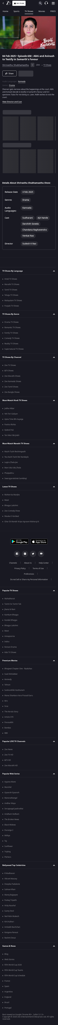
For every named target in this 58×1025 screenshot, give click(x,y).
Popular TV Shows (10, 591)
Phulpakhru (9, 474)
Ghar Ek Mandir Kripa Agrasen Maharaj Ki (21, 522)
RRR (6, 734)
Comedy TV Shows (12, 339)
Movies (42, 11)
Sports (16, 11)
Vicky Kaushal (10, 906)
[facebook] (16, 555)
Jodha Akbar (9, 409)
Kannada (21, 80)
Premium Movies (9, 661)
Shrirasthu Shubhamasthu (15, 63)
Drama (12, 84)
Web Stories (9, 960)
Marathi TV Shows (11, 285)
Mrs (6, 701)
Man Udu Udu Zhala (12, 468)
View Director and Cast (12, 100)
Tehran (7, 685)
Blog (6, 955)
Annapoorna (9, 637)
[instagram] (24, 555)
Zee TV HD (8, 755)
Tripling (7, 852)
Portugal (7, 1008)
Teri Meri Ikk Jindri (11, 436)
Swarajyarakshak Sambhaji (15, 479)
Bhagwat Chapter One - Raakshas (18, 669)
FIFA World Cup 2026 (13, 965)
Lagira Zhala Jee (11, 463)
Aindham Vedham (11, 815)
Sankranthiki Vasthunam (14, 691)
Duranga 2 (8, 831)
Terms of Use (37, 569)
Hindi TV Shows (10, 280)
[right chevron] (6, 127)
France (7, 982)
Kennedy (8, 680)
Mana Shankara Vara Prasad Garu (18, 696)
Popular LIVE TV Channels (13, 742)
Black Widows (10, 825)
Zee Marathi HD (11, 766)
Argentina (8, 992)
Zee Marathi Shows (12, 377)
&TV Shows (9, 371)
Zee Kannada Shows (12, 382)
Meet (6, 501)
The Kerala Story (11, 712)
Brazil (6, 1003)
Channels (12, 564)
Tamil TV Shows (10, 290)
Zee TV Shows (10, 366)
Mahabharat (9, 599)
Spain (6, 987)
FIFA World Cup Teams (13, 971)
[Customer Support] (46, 3)
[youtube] (40, 555)
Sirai (6, 707)
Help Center (43, 564)
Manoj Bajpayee (11, 895)
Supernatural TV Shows (14, 350)
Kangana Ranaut (11, 933)
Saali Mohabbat (10, 675)
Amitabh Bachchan (12, 928)
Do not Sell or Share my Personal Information (28, 580)
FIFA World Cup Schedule (14, 976)
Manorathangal (10, 798)
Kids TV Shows (10, 653)
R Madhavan (9, 874)
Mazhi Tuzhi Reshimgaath (15, 452)
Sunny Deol (9, 911)
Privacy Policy (18, 569)
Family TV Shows (11, 333)
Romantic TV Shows (12, 328)
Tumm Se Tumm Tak (12, 605)
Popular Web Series (11, 774)
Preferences (28, 575)
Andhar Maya (10, 804)
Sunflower (8, 847)
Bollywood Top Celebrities (13, 866)
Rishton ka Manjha (12, 495)
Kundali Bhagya (10, 621)
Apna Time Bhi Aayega (13, 420)
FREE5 (53, 11)
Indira (6, 642)
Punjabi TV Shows (11, 306)
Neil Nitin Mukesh (11, 917)
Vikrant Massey (10, 879)
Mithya (7, 836)
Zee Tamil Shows (11, 387)
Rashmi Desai (10, 938)
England (7, 998)
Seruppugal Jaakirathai (13, 809)
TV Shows (29, 11)
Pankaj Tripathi (10, 901)
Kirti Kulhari (9, 922)
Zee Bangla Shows (12, 393)
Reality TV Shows (11, 344)
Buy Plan (20, 3)
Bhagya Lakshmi (11, 506)
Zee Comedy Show (12, 511)
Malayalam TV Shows (13, 301)
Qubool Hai (9, 430)
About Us (27, 564)
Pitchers (7, 858)
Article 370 (8, 718)
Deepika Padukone (12, 885)
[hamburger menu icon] (53, 3)
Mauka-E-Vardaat (11, 517)
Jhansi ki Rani (9, 610)
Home (5, 11)
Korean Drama (10, 648)
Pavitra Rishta (10, 425)
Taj (5, 841)
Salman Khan (9, 890)
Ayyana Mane (10, 782)
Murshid (7, 788)
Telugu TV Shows (11, 296)
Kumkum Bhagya (11, 615)
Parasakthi (8, 723)
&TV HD (7, 761)
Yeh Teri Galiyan (11, 414)
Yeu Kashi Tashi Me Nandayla (16, 458)
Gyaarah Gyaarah (11, 793)
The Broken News (11, 820)
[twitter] (32, 555)
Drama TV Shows (11, 323)
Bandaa (7, 728)
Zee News (8, 750)
